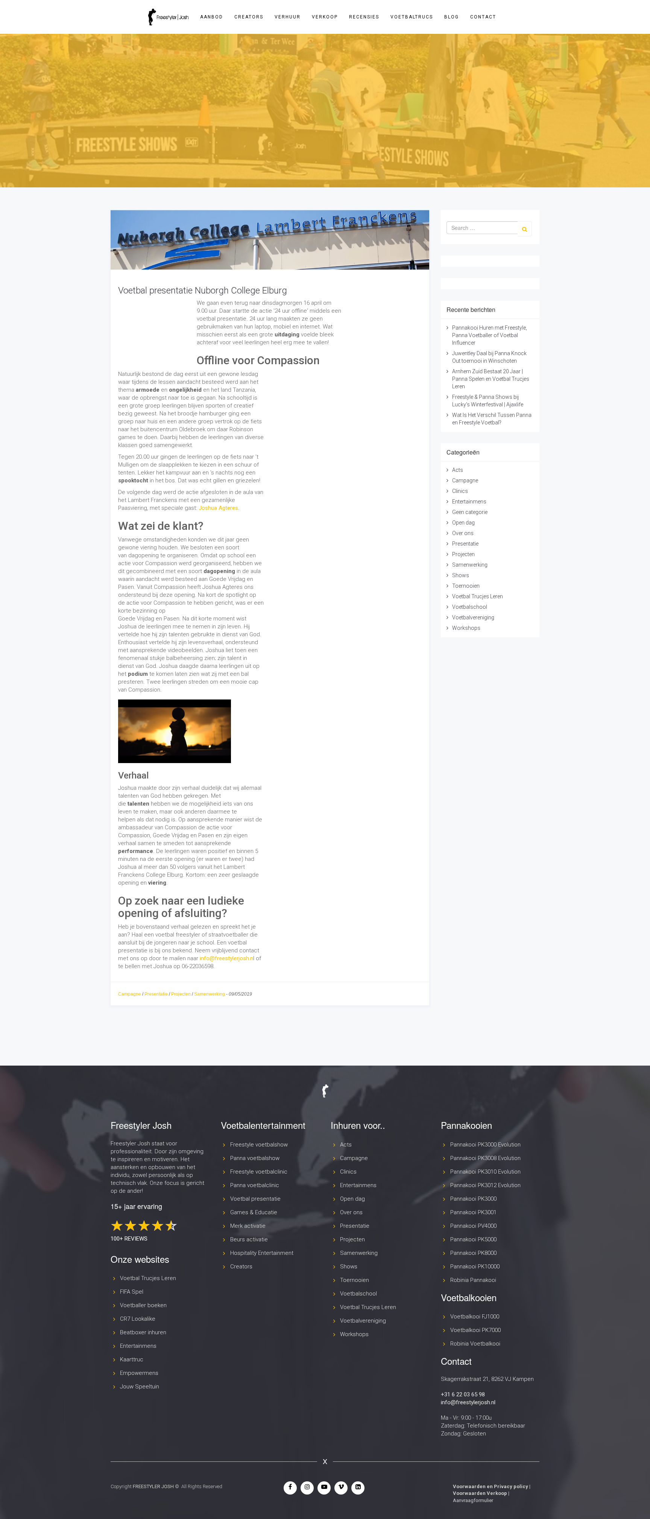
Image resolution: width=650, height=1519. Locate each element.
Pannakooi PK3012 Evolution (485, 1185)
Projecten (181, 994)
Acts (457, 470)
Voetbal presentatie (255, 1198)
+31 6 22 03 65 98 (463, 1394)
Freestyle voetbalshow (259, 1144)
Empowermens (139, 1373)
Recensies (364, 17)
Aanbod (211, 17)
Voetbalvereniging (473, 617)
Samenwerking (209, 994)
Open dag (463, 523)
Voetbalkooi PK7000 (475, 1330)
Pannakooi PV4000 (473, 1225)
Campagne (129, 994)
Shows (460, 575)
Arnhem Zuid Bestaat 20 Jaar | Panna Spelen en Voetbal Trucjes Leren (490, 378)
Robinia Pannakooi (473, 1280)
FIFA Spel (131, 1291)
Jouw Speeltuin (139, 1386)
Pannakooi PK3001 (473, 1212)
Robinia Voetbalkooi (475, 1343)
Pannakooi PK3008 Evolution (485, 1158)
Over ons (463, 533)
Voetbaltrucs (411, 17)
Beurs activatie (249, 1239)
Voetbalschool (469, 607)
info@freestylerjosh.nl (468, 1402)
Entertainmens (469, 502)
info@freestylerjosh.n (226, 958)
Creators (248, 17)
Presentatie (156, 994)
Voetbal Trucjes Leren (477, 596)
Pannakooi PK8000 (473, 1253)
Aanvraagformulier (473, 1500)
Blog (451, 17)
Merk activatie (248, 1225)
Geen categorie (469, 512)
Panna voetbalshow (254, 1158)
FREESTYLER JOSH (153, 1486)
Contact (483, 17)
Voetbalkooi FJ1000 (474, 1316)
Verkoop (325, 17)
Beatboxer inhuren (143, 1332)
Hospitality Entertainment (261, 1253)
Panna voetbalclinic (254, 1185)
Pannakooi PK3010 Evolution (485, 1171)
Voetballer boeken (143, 1305)
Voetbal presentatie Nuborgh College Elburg (202, 290)
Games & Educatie (253, 1212)
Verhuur (288, 17)
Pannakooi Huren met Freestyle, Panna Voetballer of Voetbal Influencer (489, 335)
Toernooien (466, 586)
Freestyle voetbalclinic (258, 1171)
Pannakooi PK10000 (475, 1266)
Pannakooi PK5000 (473, 1239)
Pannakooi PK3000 (473, 1198)
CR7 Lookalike (137, 1318)
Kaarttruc (131, 1359)
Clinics (460, 491)
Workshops (466, 628)
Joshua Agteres (218, 508)
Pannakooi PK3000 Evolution (485, 1144)
